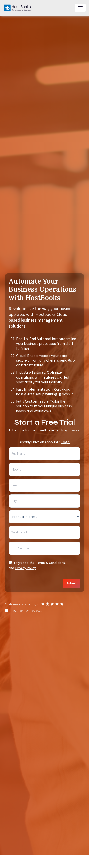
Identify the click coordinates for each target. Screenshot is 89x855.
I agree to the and (37, 565)
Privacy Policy (25, 568)
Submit (72, 583)
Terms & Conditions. (51, 562)
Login (65, 442)
